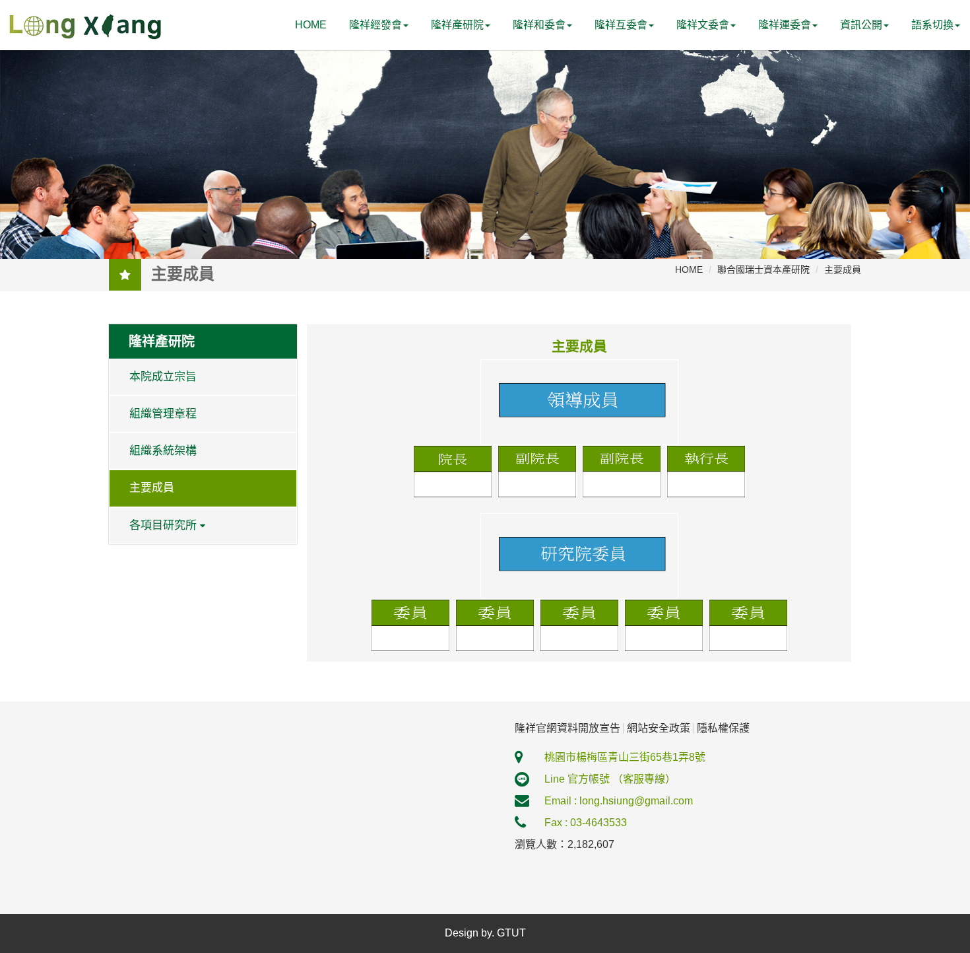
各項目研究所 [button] (163, 525)
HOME (311, 24)
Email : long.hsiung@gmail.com (618, 800)
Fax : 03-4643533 (585, 822)
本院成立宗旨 (163, 377)
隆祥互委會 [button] (621, 24)
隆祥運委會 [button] (784, 24)
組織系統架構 (163, 450)
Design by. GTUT (485, 932)
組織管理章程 (163, 413)
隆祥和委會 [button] (539, 24)
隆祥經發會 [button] (375, 24)
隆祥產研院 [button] (457, 24)
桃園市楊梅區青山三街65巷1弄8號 (624, 757)
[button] (935, 25)
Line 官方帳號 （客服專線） (610, 779)
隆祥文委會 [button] (702, 24)
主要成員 (151, 487)
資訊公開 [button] (861, 24)
